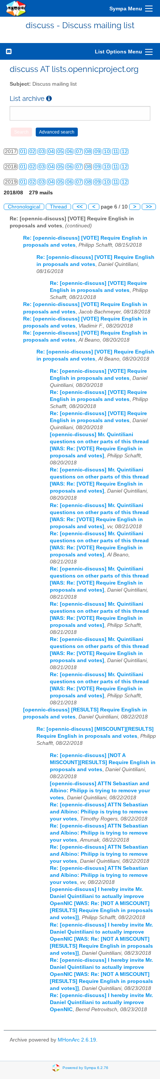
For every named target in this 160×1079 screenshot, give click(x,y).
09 (97, 151)
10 (107, 151)
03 (42, 151)
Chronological (24, 207)
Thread (58, 207)
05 (60, 151)
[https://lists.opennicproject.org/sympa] (16, 8)
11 (115, 151)
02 (32, 151)
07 (79, 151)
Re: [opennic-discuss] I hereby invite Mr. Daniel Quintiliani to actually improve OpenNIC (101, 1002)
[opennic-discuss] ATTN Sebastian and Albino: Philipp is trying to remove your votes (100, 790)
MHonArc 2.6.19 (77, 1040)
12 (125, 151)
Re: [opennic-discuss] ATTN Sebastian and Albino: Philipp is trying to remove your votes (99, 812)
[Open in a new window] (49, 98)
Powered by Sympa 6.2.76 (85, 1068)
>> (149, 207)
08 (88, 151)
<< (80, 207)
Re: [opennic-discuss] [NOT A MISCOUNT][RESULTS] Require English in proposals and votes (103, 762)
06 (70, 151)
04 (51, 151)
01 (23, 151)
